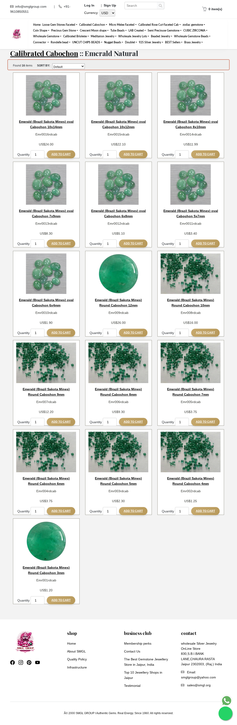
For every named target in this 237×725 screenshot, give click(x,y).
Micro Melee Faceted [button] (121, 24)
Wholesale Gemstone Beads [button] (191, 36)
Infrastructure (77, 667)
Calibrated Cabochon (44, 53)
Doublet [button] (130, 42)
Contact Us (132, 651)
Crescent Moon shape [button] (93, 30)
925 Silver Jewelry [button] (150, 42)
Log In (89, 5)
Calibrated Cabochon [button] (92, 24)
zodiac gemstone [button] (193, 24)
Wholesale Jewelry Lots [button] (132, 36)
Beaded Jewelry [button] (160, 36)
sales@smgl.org (199, 685)
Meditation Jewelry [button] (102, 36)
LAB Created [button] (136, 30)
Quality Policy (77, 659)
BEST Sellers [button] (172, 42)
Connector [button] (40, 42)
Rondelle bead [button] (59, 42)
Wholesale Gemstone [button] (46, 36)
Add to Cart (61, 154)
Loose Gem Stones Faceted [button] (58, 24)
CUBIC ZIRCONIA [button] (194, 30)
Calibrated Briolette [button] (75, 36)
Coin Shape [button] (40, 30)
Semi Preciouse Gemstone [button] (163, 30)
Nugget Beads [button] (112, 42)
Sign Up (110, 5)
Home (37, 24)
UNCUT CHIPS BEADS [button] (86, 42)
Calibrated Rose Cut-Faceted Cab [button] (158, 24)
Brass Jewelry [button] (192, 42)
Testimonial (132, 685)
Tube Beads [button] (117, 30)
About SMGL (76, 651)
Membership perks (137, 643)
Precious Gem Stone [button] (63, 30)
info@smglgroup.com (31, 6)
